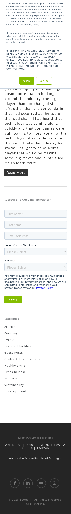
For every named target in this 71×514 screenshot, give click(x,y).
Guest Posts (13, 352)
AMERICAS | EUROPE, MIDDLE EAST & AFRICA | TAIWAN (35, 446)
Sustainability (14, 385)
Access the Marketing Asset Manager (35, 458)
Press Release (15, 372)
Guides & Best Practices (22, 359)
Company (11, 333)
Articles (10, 327)
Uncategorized (15, 391)
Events (9, 339)
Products (11, 378)
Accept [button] (27, 80)
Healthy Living (14, 365)
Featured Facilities (18, 346)
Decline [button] (44, 80)
